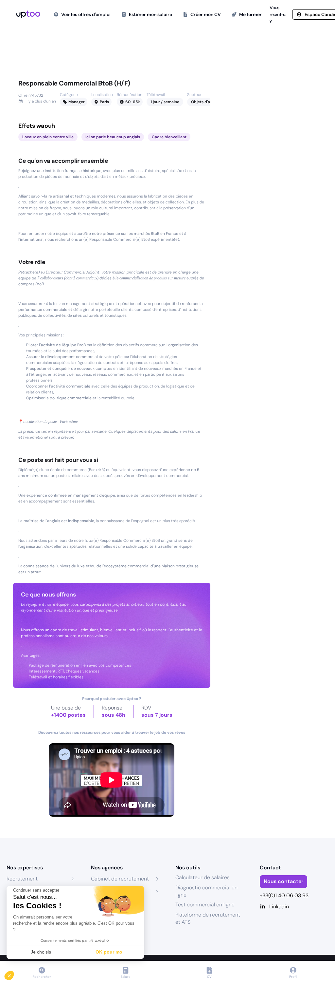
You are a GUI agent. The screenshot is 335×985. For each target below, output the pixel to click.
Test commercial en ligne (205, 904)
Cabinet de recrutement (120, 878)
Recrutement (22, 878)
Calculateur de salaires (202, 877)
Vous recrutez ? (278, 14)
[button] (14, 974)
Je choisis (41, 952)
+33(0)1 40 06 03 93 (284, 895)
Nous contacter (283, 881)
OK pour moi (110, 952)
